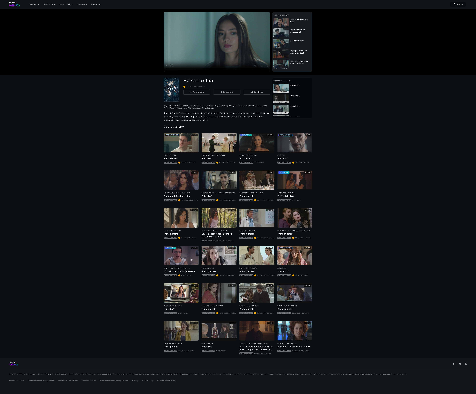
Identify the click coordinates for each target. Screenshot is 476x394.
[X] (466, 364)
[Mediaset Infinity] (14, 4)
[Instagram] (460, 364)
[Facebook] (453, 364)
